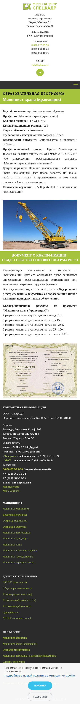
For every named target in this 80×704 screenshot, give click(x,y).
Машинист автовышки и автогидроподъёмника (29, 655)
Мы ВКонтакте (11, 486)
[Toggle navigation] (75, 85)
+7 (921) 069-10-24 (14, 473)
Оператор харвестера (14, 526)
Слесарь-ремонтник (14, 661)
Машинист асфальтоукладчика (20, 550)
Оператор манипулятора (16, 649)
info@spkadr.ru (40, 65)
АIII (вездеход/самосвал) (17, 606)
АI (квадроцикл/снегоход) (17, 594)
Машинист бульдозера (15, 538)
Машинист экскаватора (16, 508)
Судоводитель (10, 612)
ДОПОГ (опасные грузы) (17, 618)
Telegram (10, 456)
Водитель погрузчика (15, 514)
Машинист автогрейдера (16, 532)
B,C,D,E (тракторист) (15, 582)
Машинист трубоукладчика (18, 556)
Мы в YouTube (11, 491)
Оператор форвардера (15, 520)
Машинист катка (12, 544)
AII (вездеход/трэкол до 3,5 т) (19, 600)
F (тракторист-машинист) (17, 588)
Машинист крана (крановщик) (20, 644)
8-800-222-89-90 (40, 45)
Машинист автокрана (15, 637)
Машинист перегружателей (18, 562)
